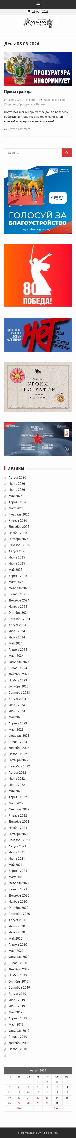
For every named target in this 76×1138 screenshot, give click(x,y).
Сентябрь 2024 (19, 619)
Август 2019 (17, 994)
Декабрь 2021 (19, 821)
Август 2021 (17, 846)
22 (37, 1097)
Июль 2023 (17, 705)
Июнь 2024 (17, 637)
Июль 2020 (17, 926)
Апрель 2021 (18, 871)
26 (9, 1103)
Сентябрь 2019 (19, 987)
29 (37, 1103)
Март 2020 (16, 951)
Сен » (57, 1108)
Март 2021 (16, 877)
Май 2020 (15, 938)
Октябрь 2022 (18, 760)
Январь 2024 (18, 668)
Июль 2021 (17, 852)
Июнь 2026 (17, 490)
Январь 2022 (18, 815)
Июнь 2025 (17, 563)
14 (28, 1092)
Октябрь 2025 (18, 539)
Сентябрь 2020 (19, 914)
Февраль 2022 (19, 809)
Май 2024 (15, 643)
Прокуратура (27, 104)
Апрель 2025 (18, 576)
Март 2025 (16, 582)
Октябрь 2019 (18, 981)
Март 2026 (16, 508)
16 (47, 1092)
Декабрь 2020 (19, 895)
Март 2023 (16, 729)
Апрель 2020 (18, 944)
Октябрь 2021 (18, 834)
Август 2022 (17, 772)
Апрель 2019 (18, 1018)
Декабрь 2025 (19, 527)
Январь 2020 (18, 963)
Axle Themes (50, 1132)
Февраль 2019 (19, 1031)
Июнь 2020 (17, 932)
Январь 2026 (18, 520)
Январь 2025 (18, 594)
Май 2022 (15, 791)
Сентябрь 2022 (19, 766)
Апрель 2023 (18, 723)
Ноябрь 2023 (18, 680)
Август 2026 (17, 477)
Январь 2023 (18, 742)
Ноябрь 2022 (18, 754)
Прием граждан (19, 91)
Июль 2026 (17, 484)
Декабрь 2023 (19, 674)
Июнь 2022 (17, 785)
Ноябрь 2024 (18, 606)
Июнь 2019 (17, 1006)
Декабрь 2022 (19, 748)
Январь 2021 (18, 889)
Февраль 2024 (19, 662)
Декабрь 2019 (19, 969)
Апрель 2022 (18, 797)
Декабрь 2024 (19, 600)
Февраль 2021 (19, 883)
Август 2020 (17, 920)
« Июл (19, 1108)
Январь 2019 (18, 1037)
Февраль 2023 (19, 735)
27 (19, 1103)
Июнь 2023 (17, 711)
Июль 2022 (17, 778)
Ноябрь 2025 (18, 533)
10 (57, 1087)
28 (28, 1103)
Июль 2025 (17, 557)
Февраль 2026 (19, 514)
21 (28, 1097)
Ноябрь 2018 (18, 1049)
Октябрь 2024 (18, 613)
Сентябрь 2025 (19, 545)
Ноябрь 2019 (18, 975)
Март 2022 (16, 803)
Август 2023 (17, 699)
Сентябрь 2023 (19, 692)
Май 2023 (15, 717)
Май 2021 (15, 865)
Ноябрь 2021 (18, 828)
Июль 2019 (17, 1000)
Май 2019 (15, 1012)
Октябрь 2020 (18, 908)
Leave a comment (19, 129)
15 (37, 1092)
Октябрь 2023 (18, 686)
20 (19, 1097)
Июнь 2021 (17, 858)
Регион (40, 104)
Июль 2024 (17, 631)
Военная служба (54, 99)
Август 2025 (17, 551)
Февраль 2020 (19, 957)
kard (32, 99)
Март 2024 (16, 656)
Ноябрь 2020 (18, 901)
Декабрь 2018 (19, 1043)
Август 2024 (17, 625)
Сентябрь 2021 (19, 840)
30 (47, 1103)
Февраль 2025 (19, 588)
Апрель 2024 (18, 649)
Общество (10, 104)
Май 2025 (15, 570)
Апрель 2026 (18, 502)
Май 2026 (15, 496)
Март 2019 (16, 1024)
